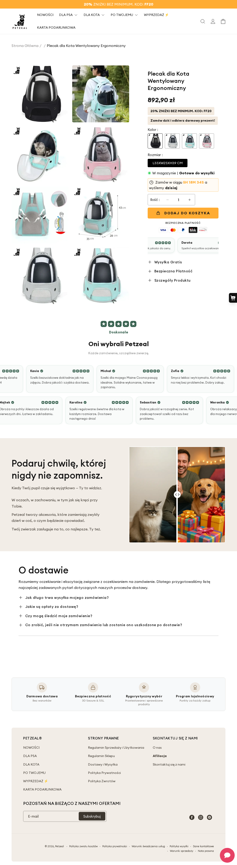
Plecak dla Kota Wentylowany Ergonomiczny (86, 45)
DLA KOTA (31, 764)
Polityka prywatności (114, 846)
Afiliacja (160, 756)
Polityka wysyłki (179, 846)
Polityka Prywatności (104, 773)
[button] (203, 21)
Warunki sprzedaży (181, 851)
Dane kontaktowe (203, 846)
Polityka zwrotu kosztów (83, 846)
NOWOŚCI (31, 747)
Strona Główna (25, 45)
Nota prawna (206, 851)
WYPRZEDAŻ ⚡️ (35, 781)
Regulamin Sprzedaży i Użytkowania (116, 747)
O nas (157, 747)
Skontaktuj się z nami (169, 764)
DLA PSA (30, 756)
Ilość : (155, 199)
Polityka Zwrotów (101, 781)
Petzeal (59, 846)
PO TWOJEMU (34, 773)
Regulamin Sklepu (101, 756)
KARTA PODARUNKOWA (42, 789)
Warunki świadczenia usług (148, 846)
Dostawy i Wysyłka (103, 764)
